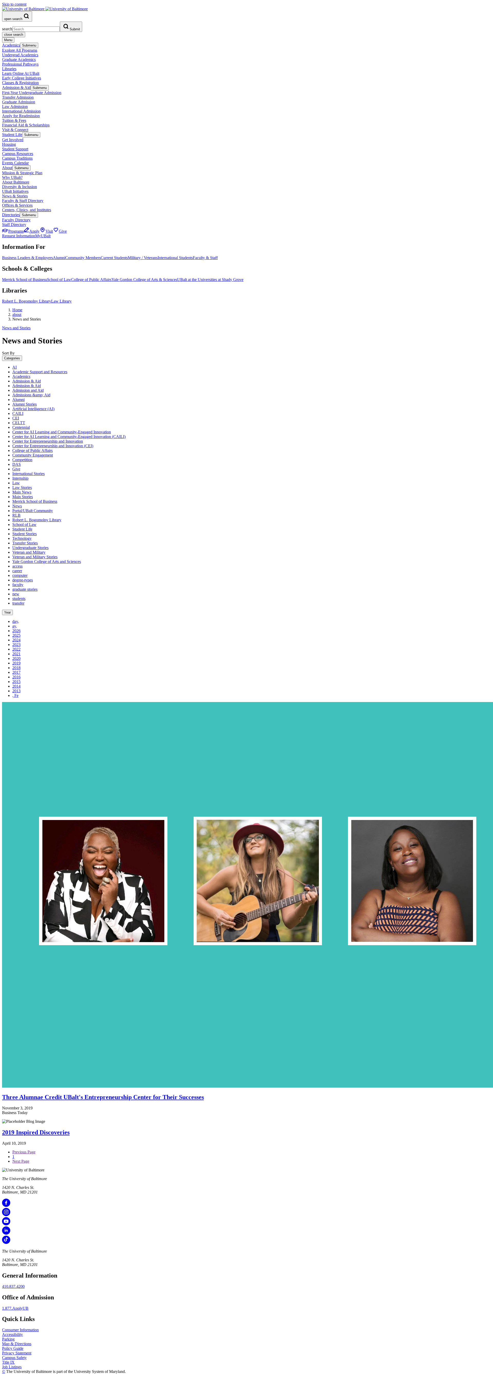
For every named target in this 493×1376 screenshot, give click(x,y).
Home (17, 310)
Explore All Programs (19, 50)
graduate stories (24, 589)
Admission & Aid (16, 87)
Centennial (21, 427)
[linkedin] (6, 1233)
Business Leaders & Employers (27, 258)
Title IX (8, 1362)
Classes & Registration (20, 82)
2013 (16, 691)
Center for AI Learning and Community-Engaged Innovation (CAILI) (69, 436)
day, (15, 621)
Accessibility (12, 1334)
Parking (8, 1339)
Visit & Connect (15, 129)
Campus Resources (17, 153)
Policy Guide (12, 1348)
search (7, 29)
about (16, 314)
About (7, 168)
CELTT (18, 423)
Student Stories (24, 534)
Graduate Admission (18, 102)
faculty (17, 584)
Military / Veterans (143, 258)
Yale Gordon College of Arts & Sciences (144, 279)
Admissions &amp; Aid (31, 395)
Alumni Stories (24, 404)
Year (7, 612)
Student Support (15, 149)
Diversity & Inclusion (19, 187)
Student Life (12, 134)
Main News (21, 492)
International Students (175, 258)
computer (19, 575)
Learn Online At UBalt (20, 73)
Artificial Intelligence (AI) (33, 409)
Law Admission (15, 106)
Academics (11, 45)
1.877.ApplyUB (15, 1308)
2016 (16, 677)
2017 (16, 672)
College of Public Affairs (91, 279)
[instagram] (6, 1215)
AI (14, 367)
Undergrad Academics (20, 55)
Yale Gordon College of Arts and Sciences (46, 561)
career (17, 571)
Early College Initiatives (21, 78)
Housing (9, 144)
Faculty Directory (16, 220)
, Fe (15, 695)
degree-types (22, 580)
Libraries (9, 69)
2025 (16, 635)
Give (16, 469)
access (17, 566)
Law (16, 483)
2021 (16, 654)
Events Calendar (15, 163)
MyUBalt (43, 236)
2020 (16, 658)
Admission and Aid (28, 390)
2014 (16, 686)
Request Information (18, 236)
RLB (16, 515)
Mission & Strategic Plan (22, 173)
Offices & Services (17, 205)
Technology (22, 538)
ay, (14, 626)
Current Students (114, 258)
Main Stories (22, 497)
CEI (15, 418)
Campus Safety (14, 1357)
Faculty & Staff (205, 258)
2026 (16, 630)
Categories (12, 358)
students (18, 598)
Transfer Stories (25, 543)
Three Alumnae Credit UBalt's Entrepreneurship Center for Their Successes (103, 1097)
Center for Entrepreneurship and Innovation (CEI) (52, 446)
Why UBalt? (12, 177)
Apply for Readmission (21, 116)
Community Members (83, 258)
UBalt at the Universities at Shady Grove (210, 279)
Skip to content (14, 4)
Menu (8, 40)
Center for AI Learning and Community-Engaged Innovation (61, 432)
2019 (16, 663)
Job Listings (12, 1367)
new (15, 594)
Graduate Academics (19, 59)
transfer (18, 603)
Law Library (61, 301)
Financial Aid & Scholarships (26, 125)
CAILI (17, 413)
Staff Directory (14, 224)
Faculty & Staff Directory (22, 200)
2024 (16, 640)
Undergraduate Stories (30, 547)
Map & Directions (16, 1344)
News (17, 506)
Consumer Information (20, 1330)
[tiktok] (6, 1242)
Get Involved (12, 140)
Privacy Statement (16, 1353)
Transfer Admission (18, 97)
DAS (16, 464)
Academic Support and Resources (39, 372)
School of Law (59, 279)
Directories (11, 215)
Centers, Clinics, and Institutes (26, 210)
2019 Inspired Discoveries (36, 1132)
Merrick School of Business (24, 279)
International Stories (28, 473)
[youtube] (6, 1224)
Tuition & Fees (14, 120)
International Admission (21, 111)
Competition (22, 460)
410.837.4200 (13, 1286)
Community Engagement (32, 455)
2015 (16, 681)
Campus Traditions (17, 158)
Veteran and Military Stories (35, 557)
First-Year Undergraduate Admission (31, 92)
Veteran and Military (28, 552)
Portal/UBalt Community (32, 510)
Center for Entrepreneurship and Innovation (47, 441)
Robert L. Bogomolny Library (26, 301)
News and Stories (16, 328)
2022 (16, 649)
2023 (16, 644)
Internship (20, 478)
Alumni (59, 258)
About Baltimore (15, 182)
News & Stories (15, 196)
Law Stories (22, 487)
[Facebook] (6, 1205)
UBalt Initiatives (15, 191)
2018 (16, 668)
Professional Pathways (20, 64)
